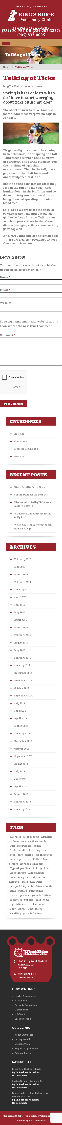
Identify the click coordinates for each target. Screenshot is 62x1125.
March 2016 (21, 627)
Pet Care (19, 456)
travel (21, 908)
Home (19, 6)
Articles (19, 433)
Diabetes (15, 850)
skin (38, 899)
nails (24, 881)
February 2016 (22, 635)
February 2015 (22, 657)
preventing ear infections (35, 895)
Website (5, 303)
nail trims (36, 881)
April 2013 (20, 786)
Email (5, 290)
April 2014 (20, 718)
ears (12, 859)
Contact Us (41, 6)
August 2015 (21, 642)
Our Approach (23, 1039)
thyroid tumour (19, 904)
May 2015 (19, 650)
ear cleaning (25, 854)
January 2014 (22, 733)
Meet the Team (23, 1043)
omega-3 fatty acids (21, 886)
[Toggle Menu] (6, 43)
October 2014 (21, 688)
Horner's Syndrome (31, 863)
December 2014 (23, 672)
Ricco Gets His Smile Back (29, 487)
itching (37, 868)
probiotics (16, 899)
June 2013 (20, 779)
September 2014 (23, 695)
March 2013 (21, 794)
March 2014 (21, 725)
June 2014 (20, 710)
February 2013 (22, 801)
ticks (13, 908)
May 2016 (19, 612)
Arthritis (46, 836)
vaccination (35, 908)
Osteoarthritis (43, 886)
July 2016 (19, 604)
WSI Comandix (37, 1120)
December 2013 (23, 741)
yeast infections (32, 913)
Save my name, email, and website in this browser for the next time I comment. (29, 323)
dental (37, 845)
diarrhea (27, 850)
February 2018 (22, 582)
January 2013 (22, 809)
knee (47, 868)
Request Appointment (26, 1048)
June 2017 (20, 597)
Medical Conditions (26, 448)
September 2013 (23, 756)
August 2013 (21, 763)
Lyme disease (36, 872)
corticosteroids (37, 841)
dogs (12, 854)
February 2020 (22, 559)
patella (22, 890)
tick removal (37, 904)
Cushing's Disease (20, 845)
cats (23, 841)
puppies (28, 899)
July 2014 (19, 703)
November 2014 (23, 680)
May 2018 (19, 566)
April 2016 (20, 619)
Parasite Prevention (26, 1004)
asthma (14, 841)
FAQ (28, 6)
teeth (46, 899)
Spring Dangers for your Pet (30, 494)
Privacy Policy (23, 1053)
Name (5, 277)
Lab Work (20, 1014)
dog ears (41, 850)
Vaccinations (22, 1009)
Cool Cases (20, 441)
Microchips (21, 1000)
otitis (13, 890)
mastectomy (17, 877)
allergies (15, 836)
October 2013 (21, 748)
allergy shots (31, 836)
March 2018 (21, 574)
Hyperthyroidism (20, 868)
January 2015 (22, 665)
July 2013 (19, 771)
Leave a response (31, 86)
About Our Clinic (24, 1034)
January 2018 (22, 589)
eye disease (24, 859)
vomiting (15, 913)
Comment (7, 335)
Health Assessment (25, 995)
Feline (37, 859)
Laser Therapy (23, 1018)
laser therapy (18, 872)
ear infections (43, 854)
